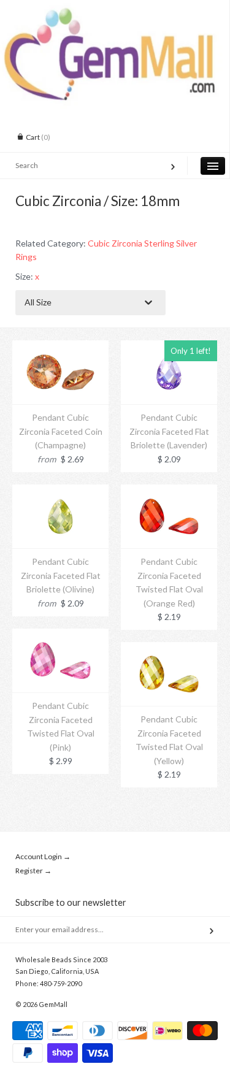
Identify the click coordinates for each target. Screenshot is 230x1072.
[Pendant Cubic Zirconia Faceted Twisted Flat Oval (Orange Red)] (169, 491)
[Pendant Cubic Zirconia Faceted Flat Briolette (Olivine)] (60, 491)
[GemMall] (114, 11)
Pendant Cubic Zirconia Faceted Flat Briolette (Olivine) (61, 575)
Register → (33, 870)
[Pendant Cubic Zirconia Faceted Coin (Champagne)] (60, 347)
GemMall (53, 1004)
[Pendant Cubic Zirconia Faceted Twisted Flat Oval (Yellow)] (169, 648)
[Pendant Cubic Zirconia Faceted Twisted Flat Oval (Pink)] (60, 635)
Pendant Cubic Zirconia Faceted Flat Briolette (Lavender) (169, 431)
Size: (27, 276)
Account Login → (43, 856)
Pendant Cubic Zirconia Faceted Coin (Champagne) (60, 431)
